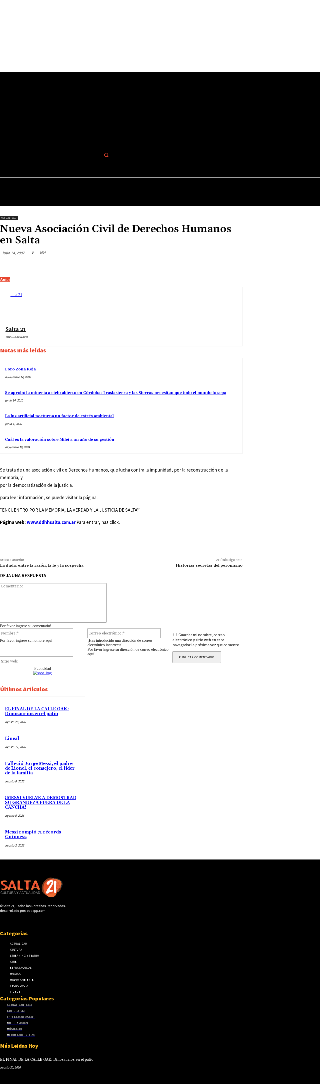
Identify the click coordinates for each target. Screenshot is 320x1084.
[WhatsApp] (216, 265)
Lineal (12, 738)
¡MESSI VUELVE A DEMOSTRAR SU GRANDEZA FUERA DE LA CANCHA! (40, 802)
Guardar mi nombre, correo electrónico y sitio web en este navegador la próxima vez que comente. (206, 639)
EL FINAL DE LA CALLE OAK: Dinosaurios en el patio (37, 711)
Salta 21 (16, 329)
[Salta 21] (21, 308)
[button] (106, 155)
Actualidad (8, 218)
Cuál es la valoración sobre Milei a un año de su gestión (59, 439)
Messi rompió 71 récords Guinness (33, 834)
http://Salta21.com (17, 336)
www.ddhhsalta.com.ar (51, 522)
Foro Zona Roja (20, 369)
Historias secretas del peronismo (209, 565)
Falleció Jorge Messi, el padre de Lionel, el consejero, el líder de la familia (40, 768)
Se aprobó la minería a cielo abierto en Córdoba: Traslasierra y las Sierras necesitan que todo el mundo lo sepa (115, 392)
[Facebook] (95, 155)
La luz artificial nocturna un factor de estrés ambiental (59, 416)
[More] (234, 264)
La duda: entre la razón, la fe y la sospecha (42, 565)
